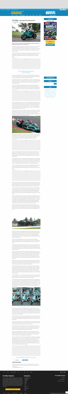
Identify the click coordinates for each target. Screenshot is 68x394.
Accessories (45, 89)
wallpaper (55, 96)
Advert (26, 140)
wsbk (51, 97)
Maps (25, 387)
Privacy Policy (58, 393)
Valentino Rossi (51, 96)
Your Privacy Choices (13, 389)
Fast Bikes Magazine (8, 376)
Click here (31, 357)
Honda (54, 90)
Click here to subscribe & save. (26, 72)
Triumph (46, 96)
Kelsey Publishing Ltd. (53, 393)
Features (13, 19)
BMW (50, 89)
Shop (25, 389)
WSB (50, 97)
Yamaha (53, 97)
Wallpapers (48, 97)
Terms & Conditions (62, 393)
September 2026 (50, 21)
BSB (51, 89)
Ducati (55, 89)
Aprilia (47, 89)
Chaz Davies (53, 89)
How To (26, 384)
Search (55, 83)
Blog (48, 89)
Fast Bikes (47, 90)
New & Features (27, 388)
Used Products (48, 96)
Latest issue (26, 386)
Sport (25, 390)
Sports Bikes (16, 19)
